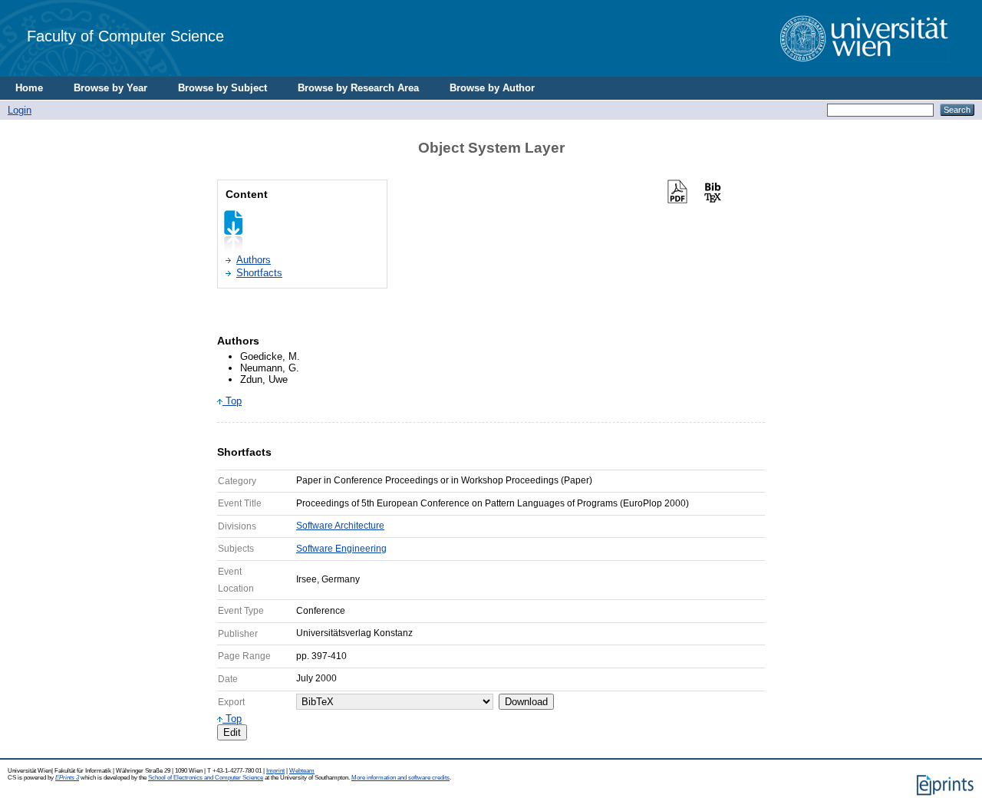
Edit (232, 732)
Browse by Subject (222, 88)
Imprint (275, 770)
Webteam (302, 770)
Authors (253, 259)
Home (29, 88)
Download (526, 701)
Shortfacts (259, 273)
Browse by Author (492, 88)
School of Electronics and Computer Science (205, 777)
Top (232, 401)
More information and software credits (400, 777)
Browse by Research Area (358, 88)
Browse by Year (110, 88)
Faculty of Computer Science (125, 36)
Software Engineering (341, 548)
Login (19, 110)
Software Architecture (340, 525)
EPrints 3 (67, 777)
